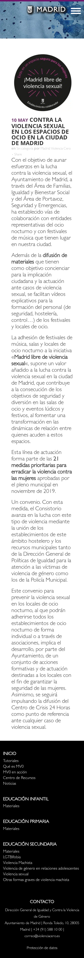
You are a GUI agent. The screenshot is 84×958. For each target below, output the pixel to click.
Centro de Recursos (19, 778)
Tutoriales (11, 761)
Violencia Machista (17, 863)
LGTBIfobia (12, 857)
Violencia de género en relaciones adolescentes (41, 869)
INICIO (9, 754)
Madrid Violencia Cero (56, 149)
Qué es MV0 (13, 767)
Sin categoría (25, 149)
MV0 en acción (15, 773)
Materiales (11, 806)
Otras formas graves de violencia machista (36, 880)
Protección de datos (42, 948)
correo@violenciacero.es (42, 936)
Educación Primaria (26, 822)
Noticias (9, 784)
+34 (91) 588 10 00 (47, 930)
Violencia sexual (16, 874)
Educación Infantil (26, 799)
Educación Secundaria (30, 844)
